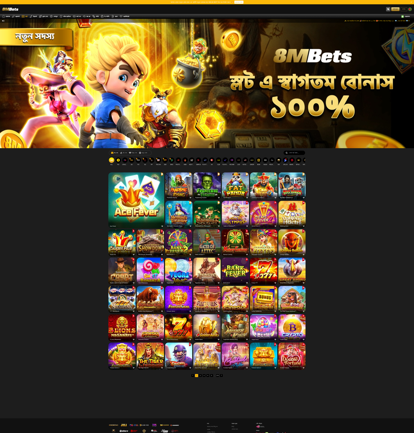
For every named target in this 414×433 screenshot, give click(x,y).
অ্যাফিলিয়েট (126, 16)
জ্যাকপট (18, 16)
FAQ (233, 426)
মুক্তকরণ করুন (239, 2)
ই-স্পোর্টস (106, 16)
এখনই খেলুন (136, 200)
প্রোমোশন (407, 16)
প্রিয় (136, 195)
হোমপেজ (8, 16)
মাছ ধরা (88, 16)
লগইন (403, 9)
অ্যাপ (116, 16)
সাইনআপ (395, 9)
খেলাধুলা (56, 16)
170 (217, 375)
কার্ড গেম (78, 16)
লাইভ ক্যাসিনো (67, 16)
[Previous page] (192, 375)
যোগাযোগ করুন (235, 429)
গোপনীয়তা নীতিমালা (211, 432)
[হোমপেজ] (10, 9)
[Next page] (221, 375)
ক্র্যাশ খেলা (45, 16)
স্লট (26, 16)
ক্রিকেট (35, 16)
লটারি (97, 16)
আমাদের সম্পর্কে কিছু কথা (212, 426)
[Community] (388, 9)
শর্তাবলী (208, 429)
